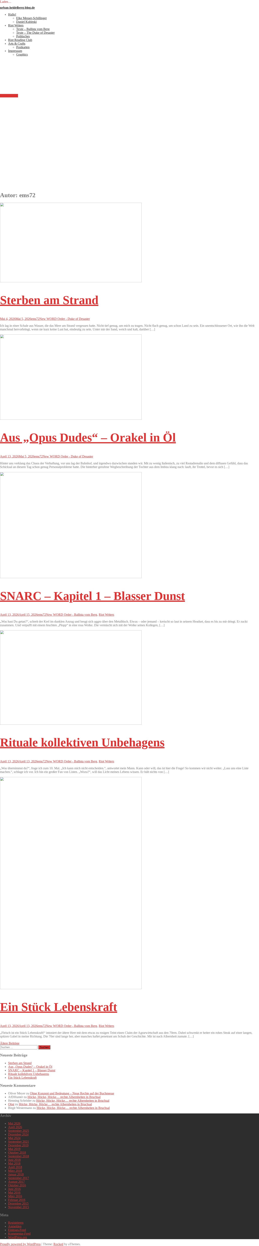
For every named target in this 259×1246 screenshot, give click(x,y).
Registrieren (15, 1222)
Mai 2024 (14, 1138)
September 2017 (18, 1178)
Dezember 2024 (18, 1134)
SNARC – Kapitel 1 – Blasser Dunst (92, 596)
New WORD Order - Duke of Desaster (64, 318)
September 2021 (18, 1141)
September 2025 (18, 1130)
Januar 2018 (16, 1174)
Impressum (15, 51)
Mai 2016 (14, 1192)
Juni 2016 (14, 1189)
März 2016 (15, 1196)
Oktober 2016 (17, 1185)
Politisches (23, 36)
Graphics (22, 54)
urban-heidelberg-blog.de (17, 7)
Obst (11, 1104)
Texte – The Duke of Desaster (35, 32)
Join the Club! (9, 95)
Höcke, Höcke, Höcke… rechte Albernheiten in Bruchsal (64, 1097)
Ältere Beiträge (9, 1043)
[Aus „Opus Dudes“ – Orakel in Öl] (71, 418)
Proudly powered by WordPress (20, 1244)
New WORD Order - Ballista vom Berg (71, 614)
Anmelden (14, 1226)
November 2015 (18, 1207)
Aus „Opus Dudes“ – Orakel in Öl (88, 437)
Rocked (58, 1244)
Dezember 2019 (18, 1145)
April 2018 (15, 1167)
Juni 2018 (14, 1160)
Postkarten (23, 47)
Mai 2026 (14, 1123)
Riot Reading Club (20, 40)
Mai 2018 (14, 1163)
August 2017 (16, 1181)
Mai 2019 (14, 1149)
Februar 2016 (16, 1200)
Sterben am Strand (49, 300)
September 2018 (18, 1156)
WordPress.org (17, 1237)
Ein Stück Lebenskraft (58, 1007)
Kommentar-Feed (19, 1233)
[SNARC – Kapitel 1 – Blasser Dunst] (71, 577)
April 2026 (15, 1127)
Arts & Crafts (16, 43)
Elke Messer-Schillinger (31, 18)
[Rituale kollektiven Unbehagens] (71, 723)
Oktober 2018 (17, 1152)
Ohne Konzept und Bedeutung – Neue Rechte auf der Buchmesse (72, 1093)
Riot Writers (15, 25)
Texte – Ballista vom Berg (33, 29)
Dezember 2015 (18, 1203)
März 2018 (15, 1170)
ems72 (35, 318)
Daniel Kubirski (26, 21)
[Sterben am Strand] (71, 281)
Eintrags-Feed (17, 1230)
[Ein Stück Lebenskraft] (71, 988)
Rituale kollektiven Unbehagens (82, 742)
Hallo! (12, 14)
